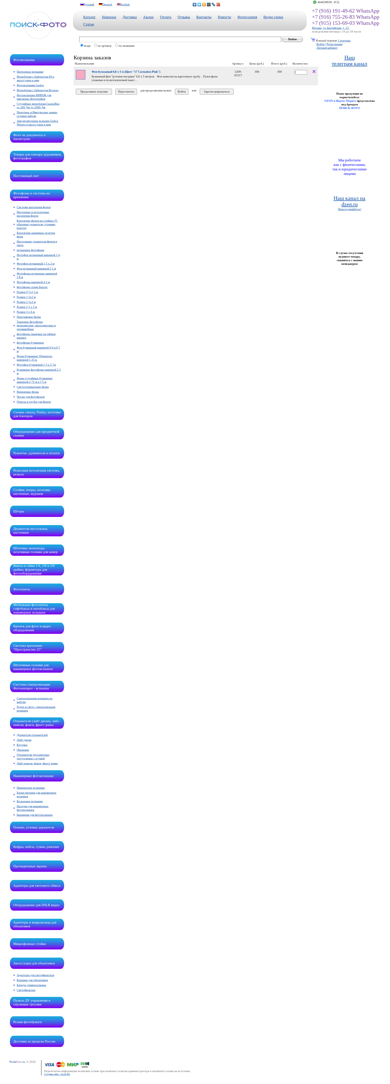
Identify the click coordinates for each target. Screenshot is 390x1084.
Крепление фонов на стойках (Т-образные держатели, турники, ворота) (37, 224)
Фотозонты (21, 589)
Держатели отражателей (32, 735)
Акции (148, 17)
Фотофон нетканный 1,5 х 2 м (35, 263)
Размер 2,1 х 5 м (27, 307)
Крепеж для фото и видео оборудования (32, 628)
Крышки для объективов (32, 980)
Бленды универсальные (31, 985)
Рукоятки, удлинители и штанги (36, 453)
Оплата (165, 17)
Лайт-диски (24, 740)
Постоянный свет (26, 176)
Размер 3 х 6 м (26, 312)
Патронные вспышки (30, 71)
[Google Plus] (218, 4)
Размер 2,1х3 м (26, 302)
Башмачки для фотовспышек (35, 814)
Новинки (109, 17)
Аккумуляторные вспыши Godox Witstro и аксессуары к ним (37, 122)
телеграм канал (349, 64)
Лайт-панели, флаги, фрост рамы (37, 763)
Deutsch (107, 4)
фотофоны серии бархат (32, 287)
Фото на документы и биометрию (29, 137)
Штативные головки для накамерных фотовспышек (33, 667)
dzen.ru (349, 204)
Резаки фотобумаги (27, 1022)
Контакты (203, 17)
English (125, 4)
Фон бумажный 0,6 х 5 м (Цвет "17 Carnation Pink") (126, 71)
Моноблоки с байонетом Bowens (37, 90)
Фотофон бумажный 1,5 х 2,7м (36, 364)
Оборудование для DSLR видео (36, 905)
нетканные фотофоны (30, 250)
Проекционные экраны (30, 866)
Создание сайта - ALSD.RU (57, 1074)
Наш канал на (349, 198)
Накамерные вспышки (31, 787)
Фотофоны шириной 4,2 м (33, 282)
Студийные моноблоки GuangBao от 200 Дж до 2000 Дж (38, 105)
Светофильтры (26, 990)
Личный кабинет (327, 47)
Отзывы (184, 17)
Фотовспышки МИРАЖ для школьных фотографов (34, 96)
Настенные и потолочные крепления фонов (33, 213)
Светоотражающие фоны (33, 386)
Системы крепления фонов (34, 207)
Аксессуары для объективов (34, 963)
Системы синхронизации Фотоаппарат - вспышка (31, 686)
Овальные (23, 749)
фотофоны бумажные (30, 342)
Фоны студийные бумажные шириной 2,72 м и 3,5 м (35, 380)
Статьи (88, 24)
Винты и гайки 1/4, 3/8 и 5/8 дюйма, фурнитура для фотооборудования (34, 569)
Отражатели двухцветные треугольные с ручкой (33, 756)
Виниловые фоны (28, 391)
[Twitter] (199, 4)
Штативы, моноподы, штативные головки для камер (35, 550)
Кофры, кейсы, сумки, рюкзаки (36, 847)
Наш (349, 57)
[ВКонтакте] (194, 4)
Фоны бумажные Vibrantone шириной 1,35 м (34, 357)
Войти (320, 44)
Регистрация (334, 44)
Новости (224, 17)
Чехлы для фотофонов (31, 396)
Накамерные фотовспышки (33, 776)
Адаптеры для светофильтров (35, 975)
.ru (17, 1061)
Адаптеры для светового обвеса (36, 885)
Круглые (22, 745)
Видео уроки (273, 17)
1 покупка (344, 40)
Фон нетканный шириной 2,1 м (36, 268)
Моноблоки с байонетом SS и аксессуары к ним (35, 78)
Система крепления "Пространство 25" (27, 647)
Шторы (18, 511)
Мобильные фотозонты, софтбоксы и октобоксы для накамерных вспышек (34, 608)
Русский (89, 4)
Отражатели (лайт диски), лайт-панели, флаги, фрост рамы (36, 723)
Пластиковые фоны (29, 317)
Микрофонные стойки (29, 944)
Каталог (89, 17)
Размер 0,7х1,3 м (27, 292)
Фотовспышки (24, 60)
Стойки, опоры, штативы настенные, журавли (31, 491)
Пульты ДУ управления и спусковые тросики (31, 1002)
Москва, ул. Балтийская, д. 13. (330, 28)
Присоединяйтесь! (349, 209)
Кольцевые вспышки (30, 801)
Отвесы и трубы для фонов (34, 401)
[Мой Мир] (209, 4)
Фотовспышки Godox (30, 85)
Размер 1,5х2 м (26, 297)
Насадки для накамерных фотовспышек (33, 808)
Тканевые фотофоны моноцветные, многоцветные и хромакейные (36, 325)
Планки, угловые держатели (33, 827)
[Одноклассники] (204, 4)
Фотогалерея (247, 17)
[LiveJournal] (213, 4)
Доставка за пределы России (34, 1041)
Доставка (130, 17)
